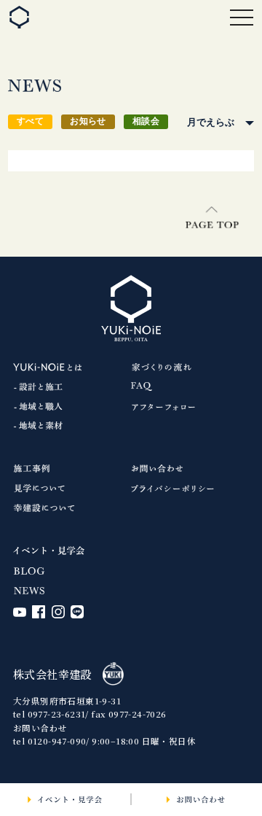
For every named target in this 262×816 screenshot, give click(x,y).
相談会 (145, 121)
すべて (30, 121)
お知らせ (88, 121)
